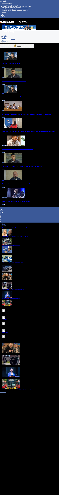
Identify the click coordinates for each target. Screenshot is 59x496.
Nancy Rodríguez (4, 319)
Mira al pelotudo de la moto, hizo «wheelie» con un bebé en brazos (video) (13, 4)
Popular (3, 223)
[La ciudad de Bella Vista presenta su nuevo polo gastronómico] (7, 297)
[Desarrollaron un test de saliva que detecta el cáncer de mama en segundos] (7, 261)
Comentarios (4, 225)
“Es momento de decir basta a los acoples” (12, 96)
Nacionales (4, 36)
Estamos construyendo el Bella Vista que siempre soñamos (16, 201)
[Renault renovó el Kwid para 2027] (7, 271)
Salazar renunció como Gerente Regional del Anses (14, 81)
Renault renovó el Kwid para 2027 (7, 3)
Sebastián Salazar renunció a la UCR (11, 63)
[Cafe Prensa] (14, 22)
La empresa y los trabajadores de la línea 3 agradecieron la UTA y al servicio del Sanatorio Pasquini (16, 6)
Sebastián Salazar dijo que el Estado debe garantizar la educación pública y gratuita (22, 166)
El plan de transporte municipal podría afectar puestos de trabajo (11, 7)
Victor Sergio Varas (5, 332)
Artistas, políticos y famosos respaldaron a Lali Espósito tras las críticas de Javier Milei (14, 227)
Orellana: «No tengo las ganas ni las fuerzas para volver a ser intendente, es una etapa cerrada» (16, 253)
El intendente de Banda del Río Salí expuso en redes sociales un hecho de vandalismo (14, 9)
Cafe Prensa (4, 312)
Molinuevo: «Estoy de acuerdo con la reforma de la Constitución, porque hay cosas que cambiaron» (25, 183)
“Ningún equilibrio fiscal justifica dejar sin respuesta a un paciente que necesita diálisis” (15, 8)
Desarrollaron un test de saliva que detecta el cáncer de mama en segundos (13, 262)
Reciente (3, 224)
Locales (4, 35)
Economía (4, 34)
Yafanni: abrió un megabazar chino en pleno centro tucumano (11, 245)
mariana (3, 325)
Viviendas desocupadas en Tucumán (7, 280)
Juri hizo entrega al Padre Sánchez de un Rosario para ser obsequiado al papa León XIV (15, 10)
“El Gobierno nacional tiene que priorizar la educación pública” (17, 149)
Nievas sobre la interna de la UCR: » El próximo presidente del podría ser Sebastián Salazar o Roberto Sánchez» (28, 131)
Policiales (4, 37)
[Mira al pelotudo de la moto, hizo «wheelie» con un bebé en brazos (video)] (7, 288)
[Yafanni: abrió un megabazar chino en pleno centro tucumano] (7, 244)
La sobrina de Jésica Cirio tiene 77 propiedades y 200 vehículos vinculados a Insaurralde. (15, 236)
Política (4, 38)
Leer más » (3, 67)
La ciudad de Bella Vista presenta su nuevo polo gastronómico (11, 5)
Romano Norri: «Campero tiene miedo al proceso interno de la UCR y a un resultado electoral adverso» (27, 114)
